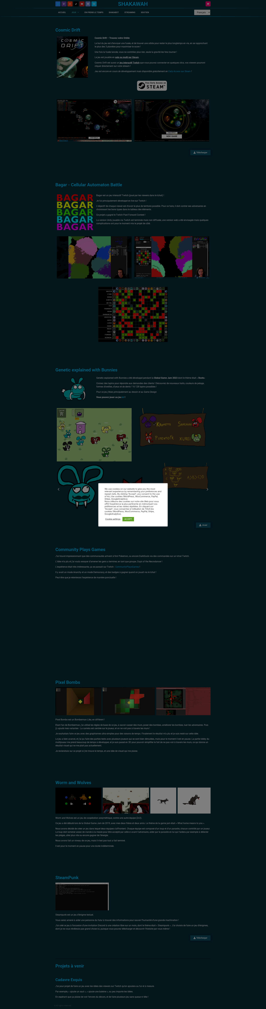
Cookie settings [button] (112, 519)
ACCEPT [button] (128, 519)
